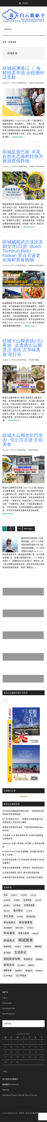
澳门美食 (7, 953)
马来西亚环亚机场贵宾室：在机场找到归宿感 (22, 877)
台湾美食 (27, 900)
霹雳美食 (8, 970)
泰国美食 (38, 947)
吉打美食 (16, 905)
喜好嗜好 (18, 910)
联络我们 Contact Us (10, 1084)
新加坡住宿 (30, 917)
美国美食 (39, 959)
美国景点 (28, 959)
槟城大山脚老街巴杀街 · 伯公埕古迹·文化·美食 (23, 440)
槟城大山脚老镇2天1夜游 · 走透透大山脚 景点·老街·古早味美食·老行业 (22, 347)
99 (20, 529)
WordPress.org (8, 1014)
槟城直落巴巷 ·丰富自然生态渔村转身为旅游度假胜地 (22, 156)
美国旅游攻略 (12, 958)
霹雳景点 (31, 965)
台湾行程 (38, 900)
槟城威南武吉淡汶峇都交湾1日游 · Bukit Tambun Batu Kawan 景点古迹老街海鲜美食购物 (22, 250)
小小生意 (29, 911)
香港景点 (28, 971)
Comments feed (8, 1008)
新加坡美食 (25, 922)
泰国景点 (27, 947)
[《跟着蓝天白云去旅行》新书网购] (23, 781)
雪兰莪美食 (21, 965)
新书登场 (20, 917)
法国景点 (18, 947)
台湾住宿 (7, 900)
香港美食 (39, 971)
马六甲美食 (21, 975)
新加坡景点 (10, 922)
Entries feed (7, 1003)
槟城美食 (25, 940)
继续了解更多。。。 (29, 567)
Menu (25, 3)
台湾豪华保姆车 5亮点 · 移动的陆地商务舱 (20, 872)
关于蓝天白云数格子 (10, 1079)
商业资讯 (7, 911)
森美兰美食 (23, 933)
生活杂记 (20, 952)
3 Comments (33, 450)
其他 (5, 895)
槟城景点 (9, 940)
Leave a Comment (36, 83)
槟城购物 (7, 947)
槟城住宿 (35, 933)
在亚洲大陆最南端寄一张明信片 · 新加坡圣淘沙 (23, 868)
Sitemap (5, 1090)
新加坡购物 (8, 928)
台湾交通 (33, 895)
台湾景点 (17, 900)
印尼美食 (24, 895)
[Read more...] (18, 137)
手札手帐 (9, 916)
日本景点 (30, 928)
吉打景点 (7, 905)
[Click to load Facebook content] (5, 700)
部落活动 (9, 964)
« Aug (4, 1071)
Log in (4, 998)
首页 (4, 42)
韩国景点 (18, 971)
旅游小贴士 (19, 928)
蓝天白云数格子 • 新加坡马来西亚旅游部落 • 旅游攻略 (23, 14)
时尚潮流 (9, 933)
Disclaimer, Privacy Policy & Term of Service (19, 1095)
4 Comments (34, 360)
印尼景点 (14, 895)
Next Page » (28, 529)
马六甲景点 (8, 976)
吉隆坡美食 (29, 905)
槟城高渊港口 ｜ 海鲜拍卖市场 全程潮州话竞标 (23, 73)
